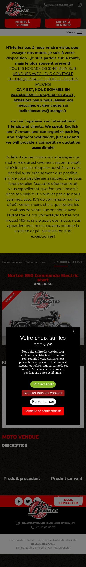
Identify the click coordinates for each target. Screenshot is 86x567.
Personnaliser (43, 401)
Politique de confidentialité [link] (43, 411)
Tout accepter (43, 384)
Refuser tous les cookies (43, 393)
